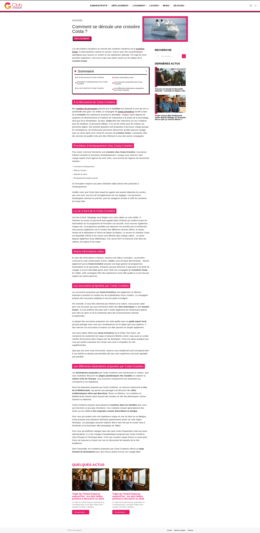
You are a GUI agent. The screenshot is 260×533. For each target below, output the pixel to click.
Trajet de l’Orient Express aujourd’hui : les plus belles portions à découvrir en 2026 (88, 496)
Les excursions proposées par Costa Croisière (128, 83)
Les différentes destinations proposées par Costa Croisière (129, 89)
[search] (251, 5)
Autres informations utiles (124, 77)
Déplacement (81, 38)
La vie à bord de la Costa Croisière (90, 88)
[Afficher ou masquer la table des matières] (120, 71)
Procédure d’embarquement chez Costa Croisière (92, 83)
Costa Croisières (126, 112)
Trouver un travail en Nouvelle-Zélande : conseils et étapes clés (170, 90)
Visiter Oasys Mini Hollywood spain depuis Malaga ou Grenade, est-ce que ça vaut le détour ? (170, 117)
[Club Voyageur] (13, 6)
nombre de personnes (86, 108)
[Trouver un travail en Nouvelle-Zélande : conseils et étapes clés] (171, 77)
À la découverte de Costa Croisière (90, 77)
